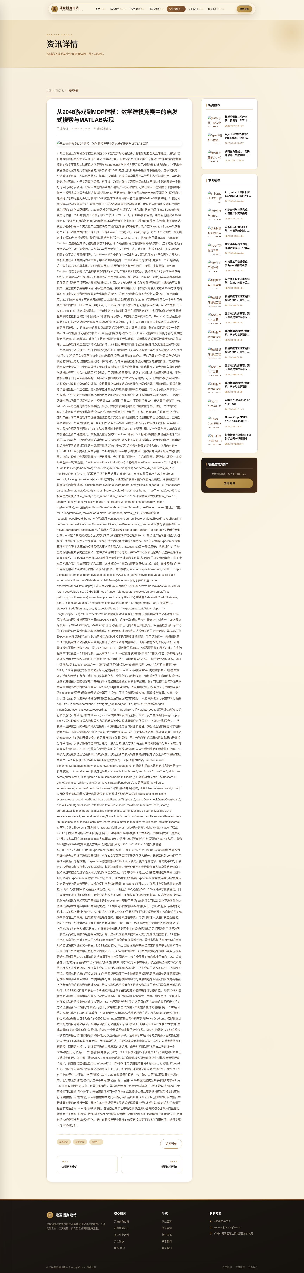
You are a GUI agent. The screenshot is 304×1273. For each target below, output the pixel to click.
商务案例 (138, 9)
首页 (100, 9)
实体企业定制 (121, 1234)
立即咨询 (229, 483)
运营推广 (96, 1141)
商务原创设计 (121, 1228)
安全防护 (119, 1241)
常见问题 (240, 1267)
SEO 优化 (119, 1247)
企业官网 (80, 1141)
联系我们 (216, 9)
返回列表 (171, 1143)
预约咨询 (244, 9)
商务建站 (63, 1141)
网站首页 (167, 1221)
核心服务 (118, 9)
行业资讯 (176, 9)
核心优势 (157, 9)
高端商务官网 (121, 1221)
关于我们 (196, 9)
